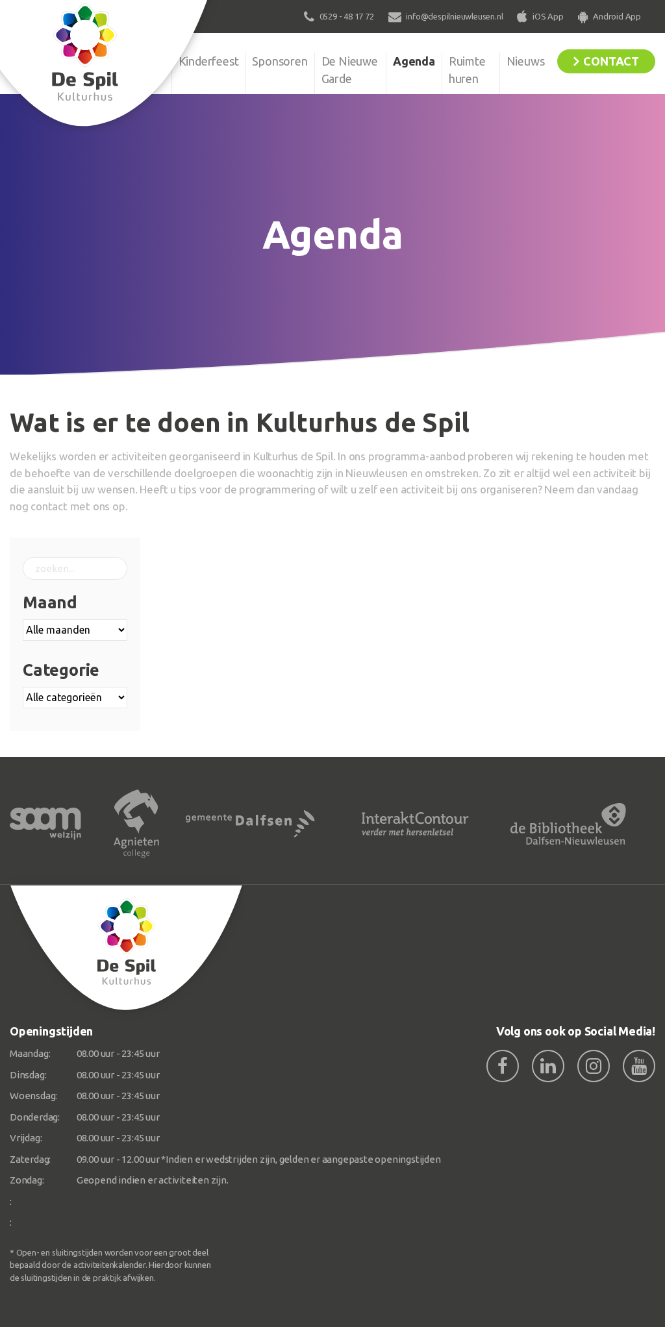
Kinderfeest (209, 61)
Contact (611, 61)
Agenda (414, 61)
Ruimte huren (467, 70)
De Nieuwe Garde (349, 70)
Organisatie (136, 61)
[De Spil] (127, 948)
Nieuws (526, 61)
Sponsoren (279, 61)
